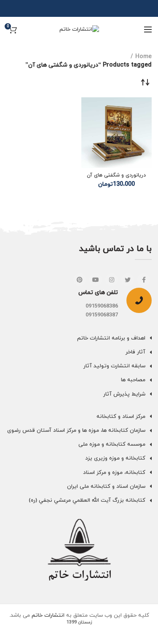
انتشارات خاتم (48, 615)
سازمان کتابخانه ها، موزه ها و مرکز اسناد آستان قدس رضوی (76, 430)
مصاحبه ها (133, 380)
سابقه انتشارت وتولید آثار (114, 366)
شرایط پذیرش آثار (124, 394)
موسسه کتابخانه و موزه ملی (111, 444)
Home (143, 57)
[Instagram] (111, 279)
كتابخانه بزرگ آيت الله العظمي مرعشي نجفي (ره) (87, 500)
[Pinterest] (79, 279)
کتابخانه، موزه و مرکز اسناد (114, 472)
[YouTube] (95, 279)
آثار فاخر (135, 352)
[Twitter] (127, 279)
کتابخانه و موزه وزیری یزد (115, 458)
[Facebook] (143, 279)
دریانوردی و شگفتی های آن (116, 175)
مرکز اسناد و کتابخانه (120, 416)
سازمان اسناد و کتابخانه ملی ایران (106, 486)
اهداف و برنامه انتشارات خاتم (111, 338)
